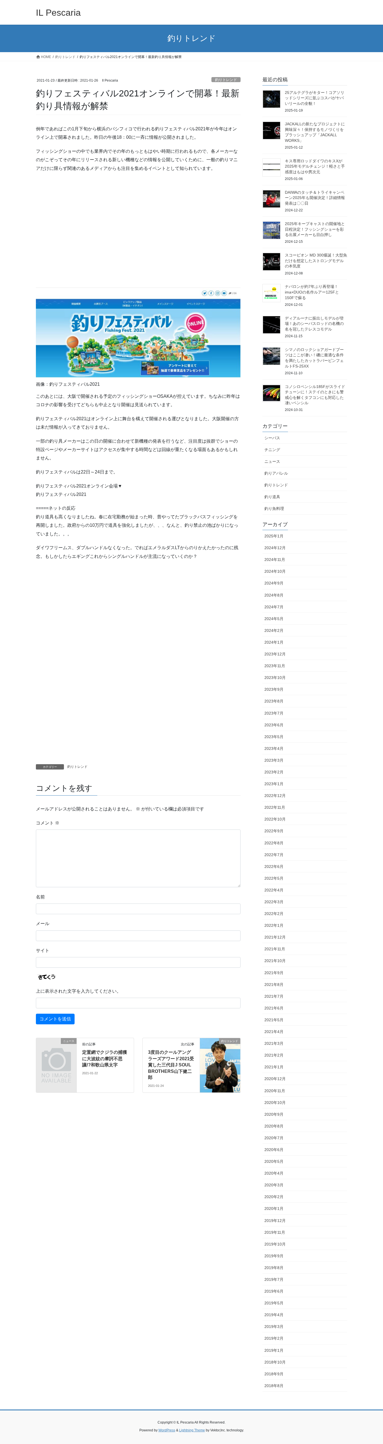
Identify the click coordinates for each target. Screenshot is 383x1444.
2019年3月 (273, 1326)
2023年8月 (273, 701)
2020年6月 (273, 1149)
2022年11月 (274, 807)
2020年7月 (273, 1138)
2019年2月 (273, 1338)
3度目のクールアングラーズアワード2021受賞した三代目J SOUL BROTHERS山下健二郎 (171, 1065)
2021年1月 (273, 1067)
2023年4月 (273, 748)
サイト (42, 950)
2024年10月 (275, 571)
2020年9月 (273, 1114)
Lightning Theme (192, 1430)
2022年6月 (273, 866)
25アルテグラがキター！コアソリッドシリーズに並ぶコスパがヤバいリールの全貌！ (314, 98)
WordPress (166, 1430)
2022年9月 (273, 831)
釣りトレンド (226, 80)
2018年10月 (275, 1362)
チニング (272, 449)
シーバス (272, 438)
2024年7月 (273, 607)
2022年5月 (273, 878)
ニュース (272, 461)
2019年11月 (274, 1232)
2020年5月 (273, 1161)
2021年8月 (273, 984)
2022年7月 (273, 854)
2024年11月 (274, 559)
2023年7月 (273, 713)
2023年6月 (273, 725)
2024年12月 (275, 548)
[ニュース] (56, 1050)
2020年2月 (273, 1197)
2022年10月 (275, 819)
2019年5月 (273, 1303)
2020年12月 (275, 1078)
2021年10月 (275, 960)
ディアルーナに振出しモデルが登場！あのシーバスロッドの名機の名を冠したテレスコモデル (314, 323)
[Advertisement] (138, 234)
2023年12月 (275, 654)
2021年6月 (273, 1008)
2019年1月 (273, 1350)
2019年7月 (273, 1279)
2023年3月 (273, 760)
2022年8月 (273, 843)
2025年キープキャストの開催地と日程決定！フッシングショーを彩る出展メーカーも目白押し (315, 229)
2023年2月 (273, 772)
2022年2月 (273, 913)
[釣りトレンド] (220, 1059)
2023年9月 (273, 689)
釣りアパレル (276, 473)
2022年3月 (273, 902)
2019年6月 (273, 1291)
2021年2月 (273, 1055)
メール (42, 923)
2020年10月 (275, 1102)
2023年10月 (275, 677)
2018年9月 (273, 1374)
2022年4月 (273, 890)
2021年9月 (273, 973)
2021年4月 (273, 1031)
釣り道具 (272, 497)
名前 (40, 897)
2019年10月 (275, 1244)
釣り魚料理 (274, 508)
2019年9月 (273, 1256)
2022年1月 (273, 925)
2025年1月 (273, 536)
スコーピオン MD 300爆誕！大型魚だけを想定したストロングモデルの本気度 (316, 260)
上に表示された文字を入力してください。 (78, 991)
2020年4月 (273, 1173)
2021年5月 (273, 1020)
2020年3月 (273, 1185)
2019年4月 (273, 1315)
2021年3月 (273, 1043)
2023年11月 (274, 666)
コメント (47, 823)
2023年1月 (273, 784)
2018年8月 (273, 1385)
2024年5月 (273, 618)
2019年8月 (273, 1267)
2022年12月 (275, 795)
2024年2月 (273, 630)
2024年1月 (273, 642)
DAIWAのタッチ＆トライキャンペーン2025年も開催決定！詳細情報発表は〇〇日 (315, 197)
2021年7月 (273, 996)
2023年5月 (273, 736)
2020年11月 (274, 1091)
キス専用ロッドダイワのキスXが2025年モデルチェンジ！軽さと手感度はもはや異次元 (315, 166)
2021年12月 (275, 937)
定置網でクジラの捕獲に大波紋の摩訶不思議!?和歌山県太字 (104, 1058)
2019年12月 (275, 1220)
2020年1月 (273, 1208)
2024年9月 (273, 583)
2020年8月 (273, 1126)
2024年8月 (273, 595)
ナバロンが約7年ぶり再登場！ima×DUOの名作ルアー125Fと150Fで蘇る (312, 292)
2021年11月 (274, 949)
